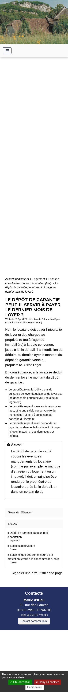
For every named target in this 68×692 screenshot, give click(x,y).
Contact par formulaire (34, 621)
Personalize (34, 687)
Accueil (12, 170)
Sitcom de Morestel (17, 658)
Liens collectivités (34, 634)
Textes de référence (19, 512)
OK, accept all (21, 682)
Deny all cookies (48, 682)
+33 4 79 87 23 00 (34, 615)
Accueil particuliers (17, 279)
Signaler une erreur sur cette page (37, 573)
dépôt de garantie (18, 360)
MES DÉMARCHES (35, 170)
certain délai (33, 491)
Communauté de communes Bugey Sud (33, 643)
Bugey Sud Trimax (16, 663)
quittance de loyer (20, 393)
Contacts (34, 593)
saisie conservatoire (39, 410)
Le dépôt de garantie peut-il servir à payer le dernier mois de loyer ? (31, 287)
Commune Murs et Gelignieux (25, 653)
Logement (39, 279)
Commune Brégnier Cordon (23, 648)
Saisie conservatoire (22, 545)
